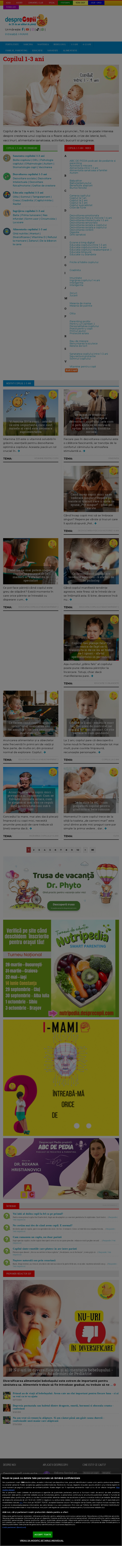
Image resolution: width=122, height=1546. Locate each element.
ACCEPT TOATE (43, 1534)
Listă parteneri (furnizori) (14, 1527)
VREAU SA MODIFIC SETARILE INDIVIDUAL (42, 1540)
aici (21, 1502)
